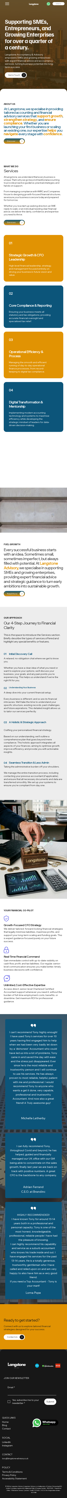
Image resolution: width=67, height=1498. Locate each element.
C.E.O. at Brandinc (33, 1191)
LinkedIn (6, 1442)
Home (5, 1422)
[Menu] (7, 3)
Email (11, 1387)
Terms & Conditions (12, 1472)
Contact (6, 1428)
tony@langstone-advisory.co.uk (15, 1458)
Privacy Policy (9, 1475)
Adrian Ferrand (33, 1187)
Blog (4, 1425)
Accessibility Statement (14, 1478)
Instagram (7, 1445)
